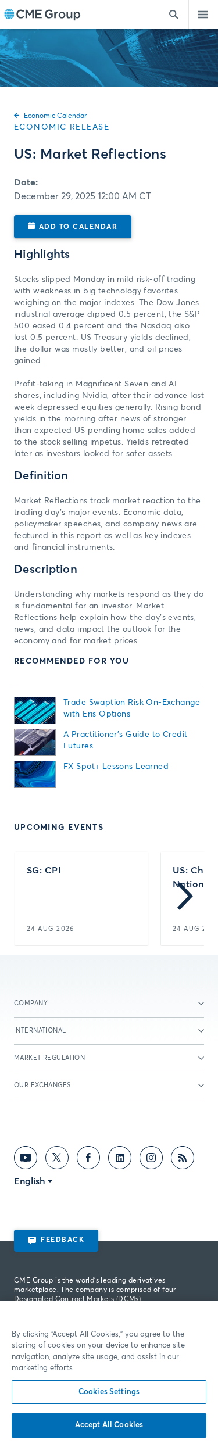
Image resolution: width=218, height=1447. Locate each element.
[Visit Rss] (182, 1160)
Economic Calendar (55, 116)
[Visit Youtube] (25, 1160)
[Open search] (174, 14)
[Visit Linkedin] (119, 1160)
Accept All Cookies (109, 1425)
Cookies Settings (109, 1392)
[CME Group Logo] (42, 15)
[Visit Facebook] (88, 1160)
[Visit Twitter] (57, 1160)
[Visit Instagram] (151, 1160)
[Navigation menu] (203, 14)
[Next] (185, 898)
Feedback (62, 1240)
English (29, 1181)
